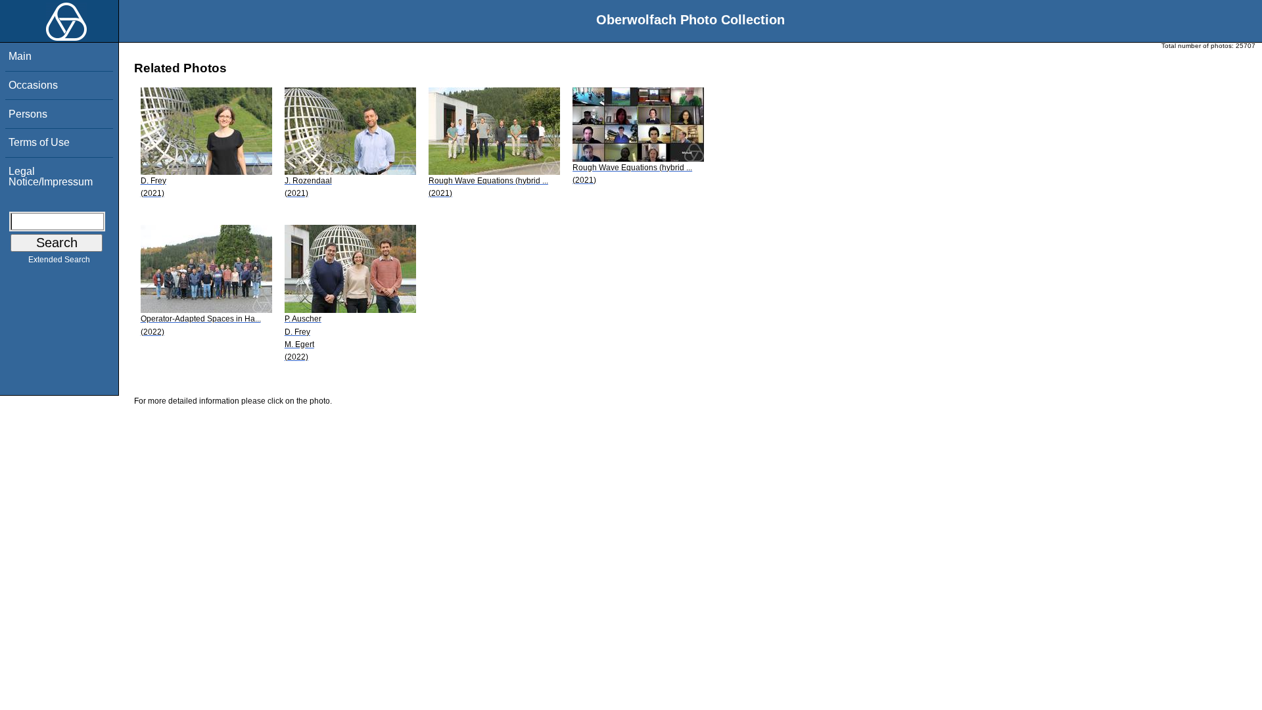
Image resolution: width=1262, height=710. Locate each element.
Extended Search (59, 260)
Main (20, 56)
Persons (28, 114)
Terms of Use (39, 142)
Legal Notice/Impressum (51, 176)
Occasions (33, 85)
